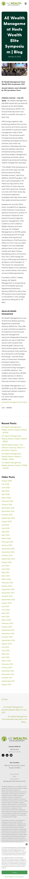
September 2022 (8, 640)
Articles (5, 699)
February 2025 (7, 542)
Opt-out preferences (9, 876)
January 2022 (7, 667)
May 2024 (5, 572)
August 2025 (7, 521)
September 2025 (8, 518)
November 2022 (8, 634)
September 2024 (8, 559)
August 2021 (6, 684)
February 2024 (7, 583)
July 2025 (5, 525)
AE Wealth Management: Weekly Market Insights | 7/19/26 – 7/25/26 (14, 465)
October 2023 (7, 596)
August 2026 (7, 481)
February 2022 (7, 664)
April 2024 (6, 576)
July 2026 (5, 484)
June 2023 (6, 610)
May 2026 (5, 491)
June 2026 (6, 488)
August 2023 (7, 603)
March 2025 (6, 538)
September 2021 (8, 681)
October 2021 (7, 678)
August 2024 (7, 562)
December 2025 (8, 508)
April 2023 (6, 617)
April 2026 (6, 494)
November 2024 (8, 552)
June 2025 (6, 528)
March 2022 (6, 661)
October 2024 (7, 555)
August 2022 (7, 644)
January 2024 (7, 586)
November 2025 (8, 511)
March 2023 (6, 620)
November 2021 (8, 674)
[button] (26, 844)
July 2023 (5, 606)
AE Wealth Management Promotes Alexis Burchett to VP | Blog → (14, 719)
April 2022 (6, 657)
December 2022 (8, 630)
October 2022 (7, 637)
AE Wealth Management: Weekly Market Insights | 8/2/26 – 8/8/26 (14, 438)
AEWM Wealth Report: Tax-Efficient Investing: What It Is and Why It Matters (13, 447)
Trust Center (14, 779)
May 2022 (5, 654)
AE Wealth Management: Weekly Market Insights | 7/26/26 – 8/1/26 (12, 456)
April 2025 (6, 535)
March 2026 (6, 498)
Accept (14, 872)
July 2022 (5, 647)
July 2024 (5, 566)
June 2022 (6, 651)
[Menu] (26, 3)
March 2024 (6, 579)
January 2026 (7, 505)
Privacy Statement (19, 876)
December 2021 (8, 671)
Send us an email (14, 752)
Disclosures (14, 774)
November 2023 (8, 593)
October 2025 (7, 515)
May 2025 (5, 532)
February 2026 (7, 501)
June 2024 (6, 569)
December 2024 (8, 549)
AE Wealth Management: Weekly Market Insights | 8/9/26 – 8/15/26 (14, 430)
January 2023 (7, 627)
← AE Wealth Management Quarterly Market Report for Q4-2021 (14, 710)
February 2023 (7, 623)
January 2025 (7, 545)
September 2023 (8, 600)
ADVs (14, 776)
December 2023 (8, 589)
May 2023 (5, 613)
